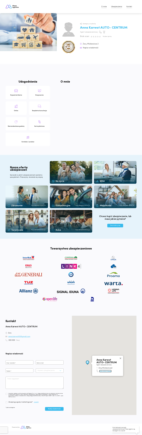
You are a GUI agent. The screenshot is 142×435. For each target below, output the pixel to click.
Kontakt (129, 6)
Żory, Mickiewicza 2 (91, 44)
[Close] (120, 358)
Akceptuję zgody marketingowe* (20, 402)
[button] (87, 362)
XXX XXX (14, 340)
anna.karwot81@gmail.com (19, 337)
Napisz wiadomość (90, 48)
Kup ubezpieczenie (82, 181)
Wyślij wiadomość (54, 409)
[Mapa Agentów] (26, 427)
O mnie (104, 6)
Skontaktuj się (115, 225)
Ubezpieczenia (116, 6)
